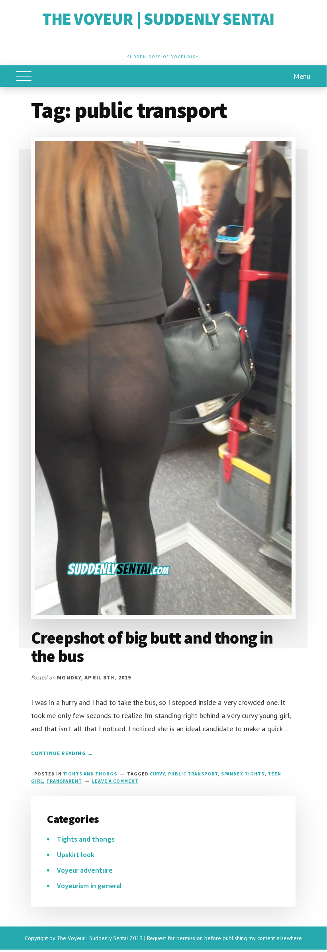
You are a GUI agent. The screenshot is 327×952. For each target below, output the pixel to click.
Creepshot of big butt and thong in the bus (152, 646)
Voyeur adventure (85, 870)
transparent (64, 781)
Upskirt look (75, 854)
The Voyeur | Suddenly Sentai (158, 18)
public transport (192, 774)
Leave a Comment (115, 781)
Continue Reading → (62, 753)
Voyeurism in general (89, 885)
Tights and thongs (90, 774)
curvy (157, 774)
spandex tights (242, 774)
